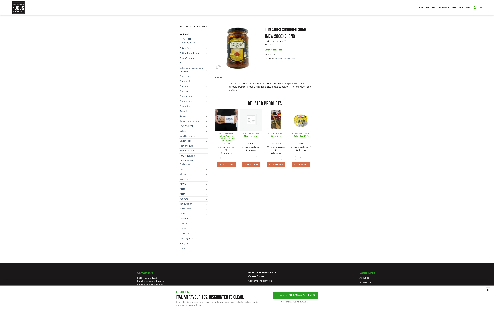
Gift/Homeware (187, 136)
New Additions (187, 156)
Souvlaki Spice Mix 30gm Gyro (276, 135)
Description (218, 77)
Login (468, 7)
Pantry (182, 184)
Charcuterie (185, 81)
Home (421, 7)
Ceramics (184, 76)
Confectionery (186, 101)
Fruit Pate (186, 39)
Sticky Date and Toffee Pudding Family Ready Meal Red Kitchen (226, 137)
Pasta (182, 189)
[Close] (488, 289)
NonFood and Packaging (186, 162)
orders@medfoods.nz (155, 281)
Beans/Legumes (187, 58)
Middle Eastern (187, 151)
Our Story (430, 7)
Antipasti (184, 34)
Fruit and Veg (186, 126)
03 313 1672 (151, 278)
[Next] (312, 142)
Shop (454, 7)
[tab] (218, 77)
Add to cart (226, 165)
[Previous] (215, 142)
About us (364, 278)
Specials (183, 224)
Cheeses (183, 86)
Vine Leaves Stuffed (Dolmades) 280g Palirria (301, 136)
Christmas (184, 91)
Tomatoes (184, 234)
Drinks (182, 116)
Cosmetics (184, 106)
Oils (181, 169)
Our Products (444, 7)
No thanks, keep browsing (294, 302)
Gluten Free (185, 141)
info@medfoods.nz (153, 284)
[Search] (475, 8)
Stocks (182, 229)
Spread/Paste (188, 43)
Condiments (185, 96)
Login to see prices (273, 50)
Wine (182, 249)
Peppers (183, 199)
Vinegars (183, 244)
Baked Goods (186, 48)
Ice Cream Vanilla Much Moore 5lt (251, 135)
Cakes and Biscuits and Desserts (191, 69)
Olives (182, 174)
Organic (183, 179)
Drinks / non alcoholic (190, 121)
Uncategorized (186, 239)
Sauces (183, 214)
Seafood (183, 219)
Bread (182, 63)
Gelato (182, 131)
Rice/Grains (185, 209)
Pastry (182, 194)
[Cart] (481, 8)
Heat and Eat (186, 146)
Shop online (365, 282)
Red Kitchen (185, 204)
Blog (461, 7)
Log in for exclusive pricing (297, 295)
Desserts (183, 111)
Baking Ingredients (189, 53)
